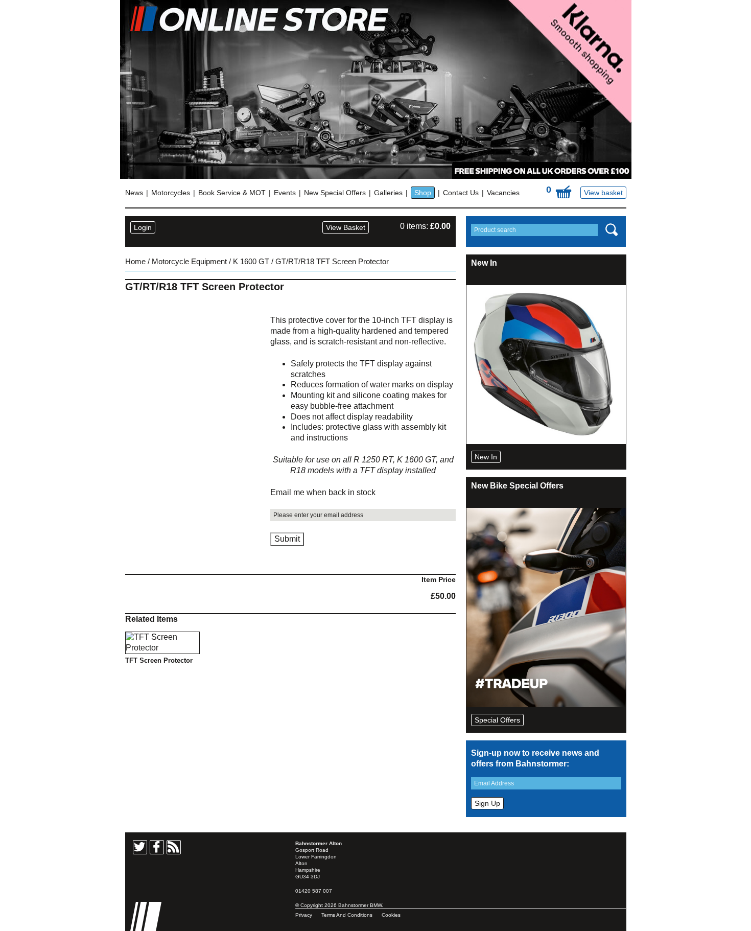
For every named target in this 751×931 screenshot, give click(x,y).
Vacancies (503, 193)
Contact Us (461, 193)
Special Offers (497, 720)
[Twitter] (140, 847)
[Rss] (174, 847)
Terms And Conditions (346, 915)
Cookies (391, 915)
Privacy (303, 915)
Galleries (388, 193)
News (134, 193)
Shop (422, 193)
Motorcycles (170, 193)
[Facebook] (157, 847)
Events (285, 193)
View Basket (345, 227)
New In (486, 457)
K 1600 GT (251, 262)
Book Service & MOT (232, 193)
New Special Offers (335, 193)
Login (143, 227)
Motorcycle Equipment (189, 262)
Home (135, 262)
